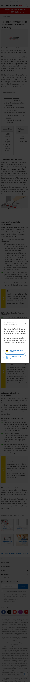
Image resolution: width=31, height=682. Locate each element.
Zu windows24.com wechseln (15, 357)
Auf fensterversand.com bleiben (17, 350)
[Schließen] (25, 323)
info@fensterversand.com (14, 345)
